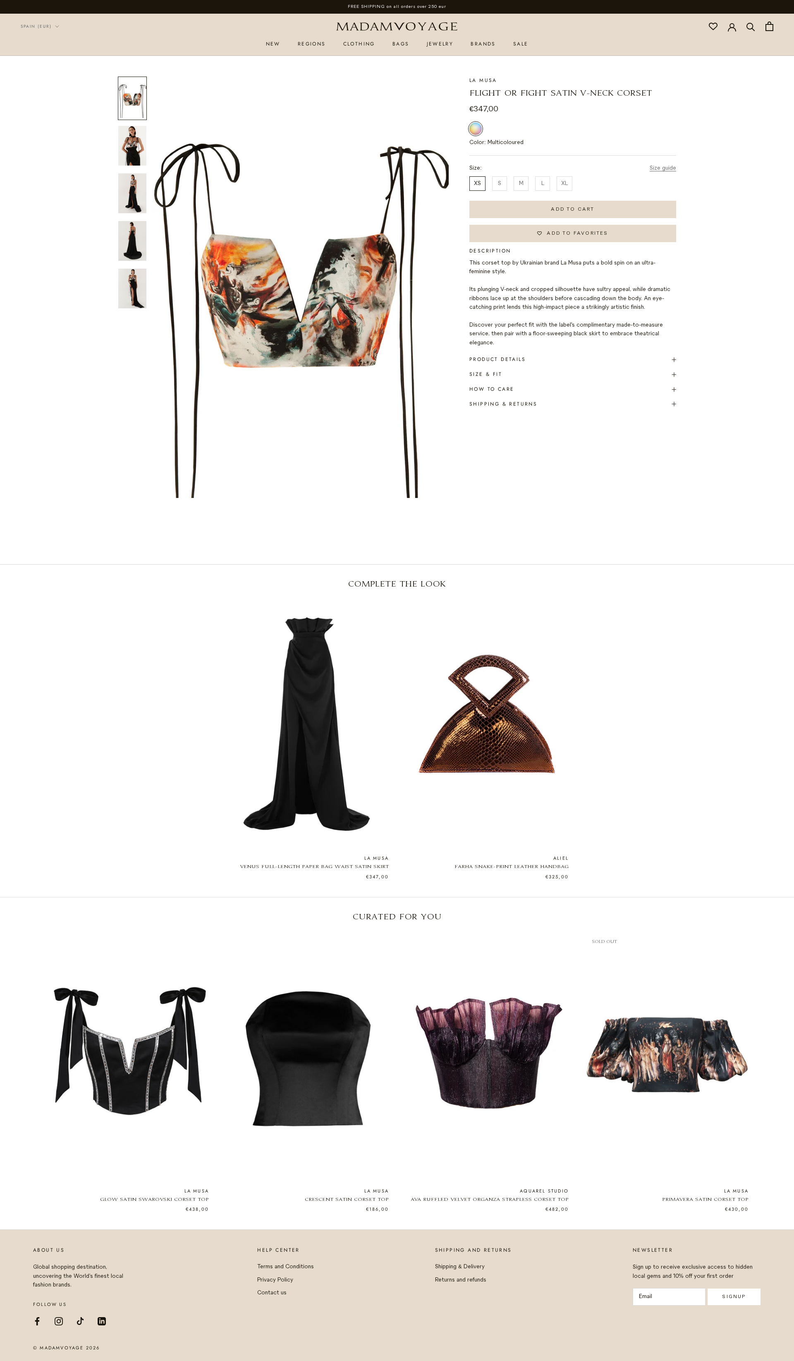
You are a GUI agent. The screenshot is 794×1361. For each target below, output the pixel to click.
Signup (734, 1296)
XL (564, 183)
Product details (497, 359)
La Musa (483, 80)
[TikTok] (80, 1320)
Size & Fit (485, 374)
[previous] (26, 731)
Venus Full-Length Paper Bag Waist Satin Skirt (314, 867)
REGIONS (312, 43)
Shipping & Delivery (460, 1267)
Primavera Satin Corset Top (705, 1199)
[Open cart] (769, 26)
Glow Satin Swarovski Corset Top (154, 1199)
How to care (491, 389)
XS (477, 183)
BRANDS (483, 43)
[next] (768, 731)
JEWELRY (440, 43)
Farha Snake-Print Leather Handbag (511, 867)
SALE (521, 43)
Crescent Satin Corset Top (347, 1199)
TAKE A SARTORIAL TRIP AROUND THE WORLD (397, 7)
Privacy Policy (275, 1280)
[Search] (750, 26)
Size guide (663, 168)
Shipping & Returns (503, 404)
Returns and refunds (460, 1280)
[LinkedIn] (102, 1320)
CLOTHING (359, 43)
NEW (273, 43)
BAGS (400, 43)
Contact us (272, 1293)
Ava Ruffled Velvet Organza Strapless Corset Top (490, 1199)
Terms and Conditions (285, 1267)
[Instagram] (59, 1320)
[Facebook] (37, 1320)
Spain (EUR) (36, 26)
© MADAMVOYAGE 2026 (66, 1347)
